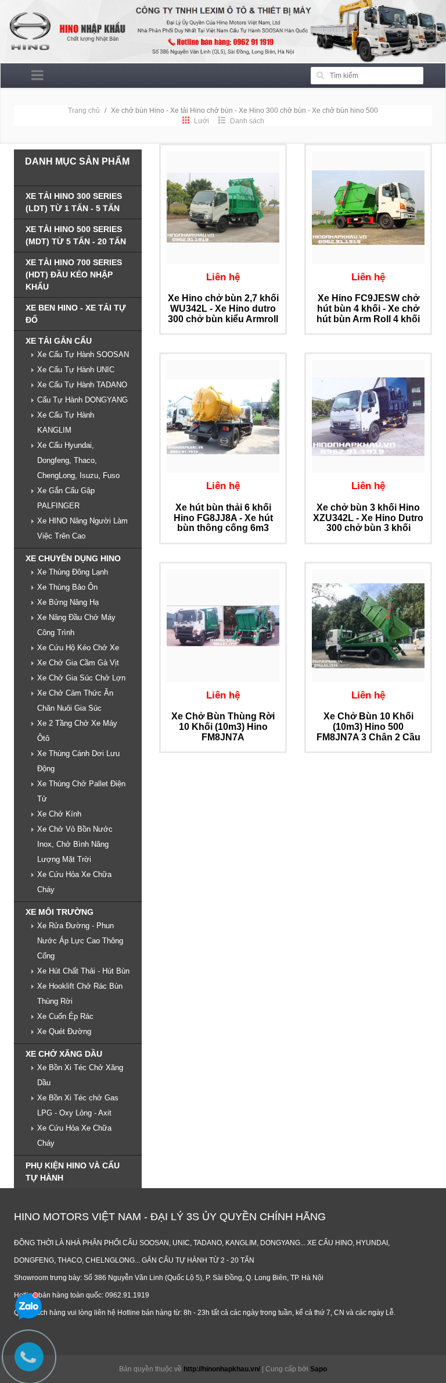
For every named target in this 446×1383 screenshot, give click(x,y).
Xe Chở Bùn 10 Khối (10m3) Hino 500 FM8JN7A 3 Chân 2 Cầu (368, 726)
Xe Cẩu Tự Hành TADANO (82, 384)
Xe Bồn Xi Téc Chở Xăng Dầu (80, 1075)
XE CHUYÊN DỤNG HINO (73, 558)
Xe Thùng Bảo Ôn (67, 587)
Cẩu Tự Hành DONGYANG (82, 399)
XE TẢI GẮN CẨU (59, 340)
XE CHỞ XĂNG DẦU (64, 1053)
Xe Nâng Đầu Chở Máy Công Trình (76, 625)
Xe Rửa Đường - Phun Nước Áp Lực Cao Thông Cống (80, 940)
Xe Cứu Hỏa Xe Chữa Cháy (74, 882)
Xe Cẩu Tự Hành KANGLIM (65, 422)
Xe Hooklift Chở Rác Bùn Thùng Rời (80, 994)
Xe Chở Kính (59, 814)
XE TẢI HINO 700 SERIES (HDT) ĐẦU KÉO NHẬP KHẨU (74, 274)
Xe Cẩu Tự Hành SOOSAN (83, 354)
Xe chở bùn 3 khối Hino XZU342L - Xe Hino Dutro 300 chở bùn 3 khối (368, 517)
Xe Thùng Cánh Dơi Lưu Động (78, 761)
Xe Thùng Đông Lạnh (72, 572)
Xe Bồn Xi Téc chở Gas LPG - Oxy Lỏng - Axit (77, 1105)
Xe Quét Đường (64, 1031)
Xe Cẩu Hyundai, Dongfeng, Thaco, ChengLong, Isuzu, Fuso (78, 460)
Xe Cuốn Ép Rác (65, 1016)
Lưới (200, 121)
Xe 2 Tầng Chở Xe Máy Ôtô (77, 731)
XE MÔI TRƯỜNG (59, 912)
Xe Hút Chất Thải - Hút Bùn (83, 971)
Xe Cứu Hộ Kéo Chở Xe (78, 647)
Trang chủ (84, 110)
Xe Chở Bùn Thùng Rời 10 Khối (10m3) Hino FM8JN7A (223, 726)
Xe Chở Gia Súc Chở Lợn (81, 677)
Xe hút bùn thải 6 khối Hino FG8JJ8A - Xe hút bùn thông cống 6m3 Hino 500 (223, 522)
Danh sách (246, 121)
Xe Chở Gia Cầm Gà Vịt (78, 662)
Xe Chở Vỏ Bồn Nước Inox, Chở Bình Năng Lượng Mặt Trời (75, 844)
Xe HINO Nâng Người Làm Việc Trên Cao (82, 528)
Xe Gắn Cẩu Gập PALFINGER (66, 498)
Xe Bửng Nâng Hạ (68, 602)
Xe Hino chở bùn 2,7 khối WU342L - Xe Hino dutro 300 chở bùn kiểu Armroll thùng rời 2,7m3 (223, 313)
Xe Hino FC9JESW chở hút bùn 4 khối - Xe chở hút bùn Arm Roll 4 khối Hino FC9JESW (368, 313)
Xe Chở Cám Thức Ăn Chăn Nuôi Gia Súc (75, 700)
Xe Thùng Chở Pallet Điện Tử (81, 791)
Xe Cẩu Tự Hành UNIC (75, 369)
